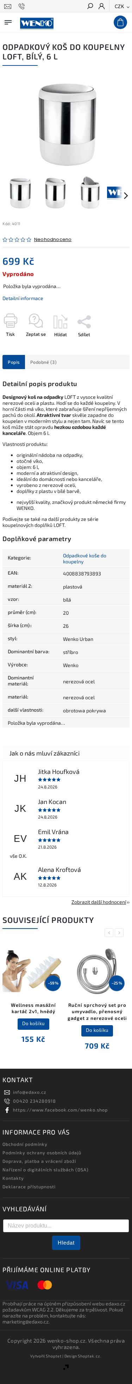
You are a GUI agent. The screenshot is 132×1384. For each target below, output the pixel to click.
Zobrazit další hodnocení (98, 902)
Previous (110, 932)
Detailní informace (22, 298)
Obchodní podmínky (25, 1144)
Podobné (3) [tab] (43, 362)
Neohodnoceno (52, 239)
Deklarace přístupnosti (29, 1186)
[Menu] (8, 21)
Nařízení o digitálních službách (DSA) (45, 1169)
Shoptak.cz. (90, 1356)
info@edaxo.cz (29, 1092)
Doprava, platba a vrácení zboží (39, 1161)
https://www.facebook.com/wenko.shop (60, 1110)
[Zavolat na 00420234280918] (23, 6)
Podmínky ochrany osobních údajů (41, 1152)
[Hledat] (89, 6)
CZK (120, 6)
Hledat (66, 1243)
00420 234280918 (34, 1101)
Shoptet (54, 1356)
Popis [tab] (14, 362)
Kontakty (13, 1178)
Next (120, 932)
